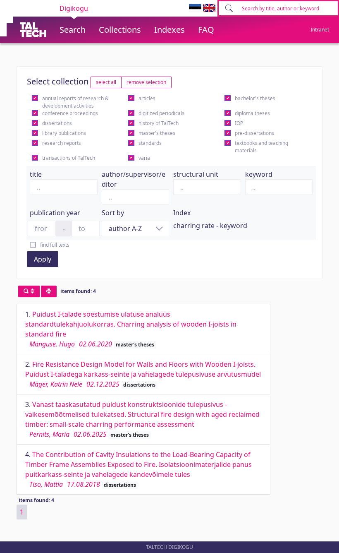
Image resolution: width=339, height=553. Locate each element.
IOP (239, 123)
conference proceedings (70, 113)
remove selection (146, 82)
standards (150, 143)
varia (144, 157)
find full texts (54, 244)
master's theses (156, 133)
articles (146, 98)
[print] (49, 291)
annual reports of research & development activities (75, 102)
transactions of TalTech (68, 157)
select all (106, 82)
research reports (61, 143)
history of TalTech (158, 123)
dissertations (57, 123)
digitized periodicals (161, 113)
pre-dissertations (254, 133)
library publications (64, 133)
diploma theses (252, 113)
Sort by (113, 212)
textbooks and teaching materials (261, 146)
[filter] (29, 291)
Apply (42, 259)
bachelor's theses (255, 98)
